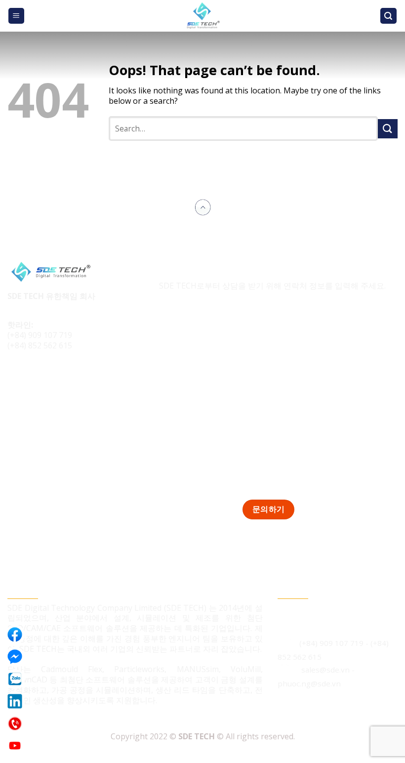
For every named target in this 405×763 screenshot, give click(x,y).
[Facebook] (15, 634)
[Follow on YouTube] (72, 378)
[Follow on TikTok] (35, 378)
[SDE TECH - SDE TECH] (202, 16)
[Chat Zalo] (15, 679)
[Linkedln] (15, 701)
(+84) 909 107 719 (39, 335)
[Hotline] (15, 723)
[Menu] (16, 16)
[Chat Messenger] (15, 657)
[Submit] (388, 128)
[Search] (388, 16)
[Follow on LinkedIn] (53, 378)
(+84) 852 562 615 (39, 345)
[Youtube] (15, 746)
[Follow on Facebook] (16, 378)
